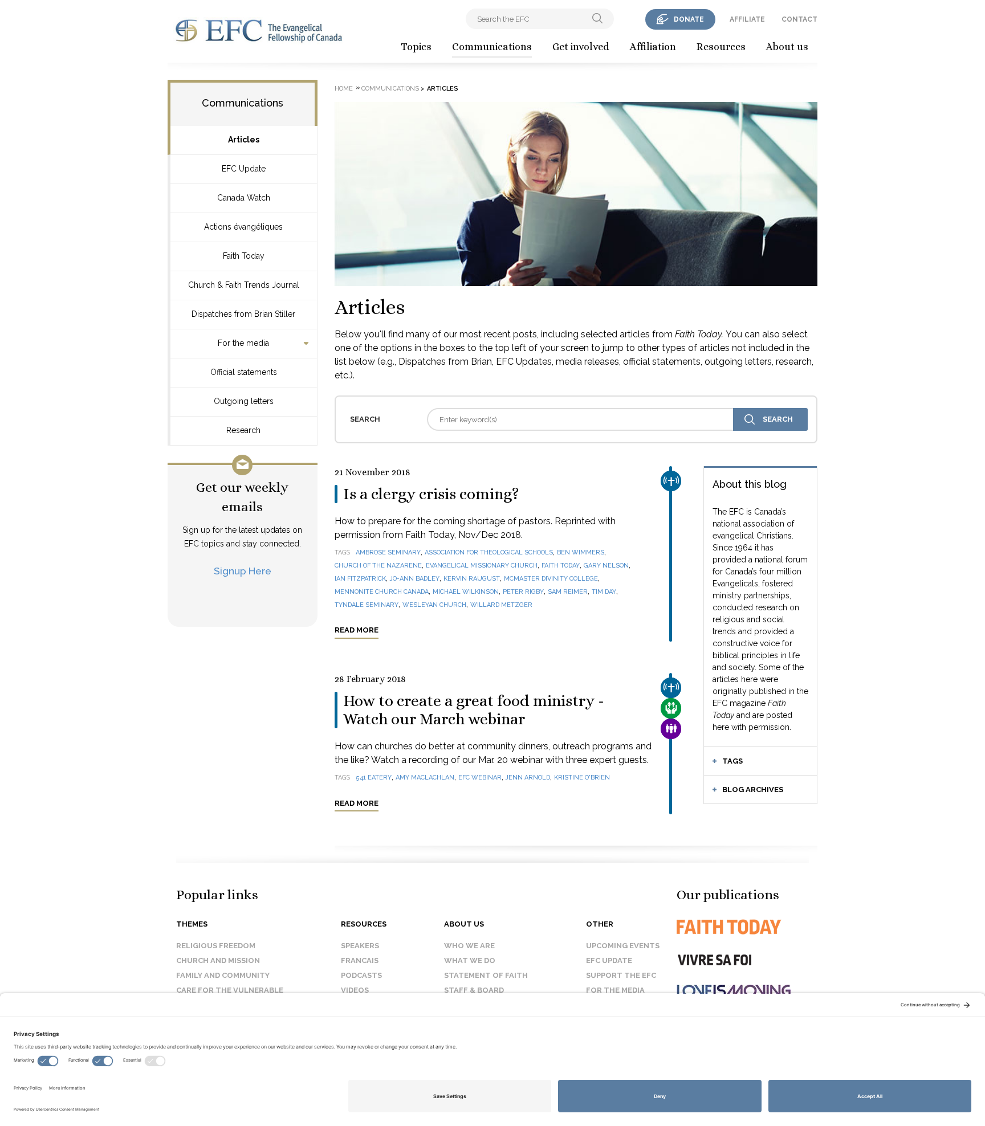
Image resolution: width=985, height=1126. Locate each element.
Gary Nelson (606, 565)
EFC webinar (480, 777)
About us (787, 46)
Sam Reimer (568, 591)
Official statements (243, 372)
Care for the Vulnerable (229, 990)
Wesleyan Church (434, 605)
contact (799, 19)
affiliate (747, 19)
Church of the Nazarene (378, 565)
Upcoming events (623, 945)
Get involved (580, 46)
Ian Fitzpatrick (360, 578)
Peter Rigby (523, 591)
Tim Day (604, 591)
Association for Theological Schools (489, 552)
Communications (492, 46)
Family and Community (223, 975)
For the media (243, 343)
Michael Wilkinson (466, 591)
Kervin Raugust (471, 578)
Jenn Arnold (528, 777)
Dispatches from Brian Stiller (243, 314)
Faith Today (243, 255)
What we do (469, 960)
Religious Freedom (215, 945)
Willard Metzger (501, 605)
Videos (355, 990)
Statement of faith (486, 975)
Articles (243, 139)
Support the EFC (621, 975)
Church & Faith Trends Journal (243, 284)
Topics (416, 46)
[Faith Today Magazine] (752, 927)
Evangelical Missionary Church (482, 565)
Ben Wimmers (580, 552)
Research (243, 430)
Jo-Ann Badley (414, 578)
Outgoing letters (244, 401)
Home (344, 88)
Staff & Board (474, 990)
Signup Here (242, 571)
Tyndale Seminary (366, 605)
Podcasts (361, 975)
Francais (359, 960)
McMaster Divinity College (551, 578)
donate (689, 19)
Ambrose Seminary (388, 552)
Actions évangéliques (243, 226)
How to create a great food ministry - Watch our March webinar (473, 710)
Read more (356, 630)
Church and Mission (218, 960)
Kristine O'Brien (582, 777)
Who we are (469, 945)
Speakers (360, 945)
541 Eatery (374, 777)
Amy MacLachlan (425, 777)
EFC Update (244, 168)
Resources (721, 46)
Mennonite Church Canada (382, 591)
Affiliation (653, 46)
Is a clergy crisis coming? (431, 494)
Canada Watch (243, 197)
